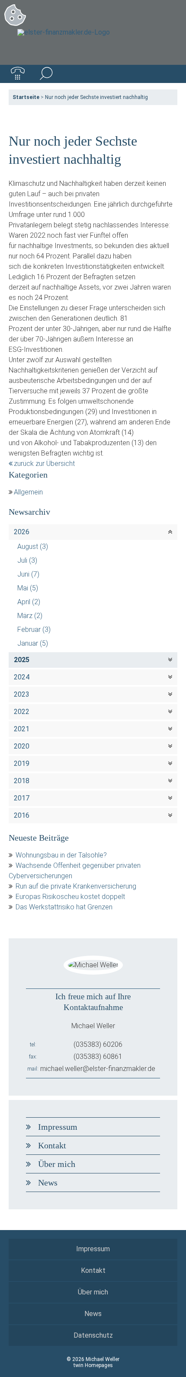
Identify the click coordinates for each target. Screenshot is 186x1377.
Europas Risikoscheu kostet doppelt (70, 896)
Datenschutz (93, 1335)
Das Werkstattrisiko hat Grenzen (64, 907)
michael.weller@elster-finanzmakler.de (97, 1069)
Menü (168, 74)
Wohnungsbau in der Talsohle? (61, 855)
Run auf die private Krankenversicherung (76, 886)
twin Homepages (93, 1365)
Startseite (26, 97)
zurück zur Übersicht (44, 463)
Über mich (56, 1164)
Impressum (57, 1127)
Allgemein (28, 492)
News (48, 1182)
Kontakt (52, 1145)
